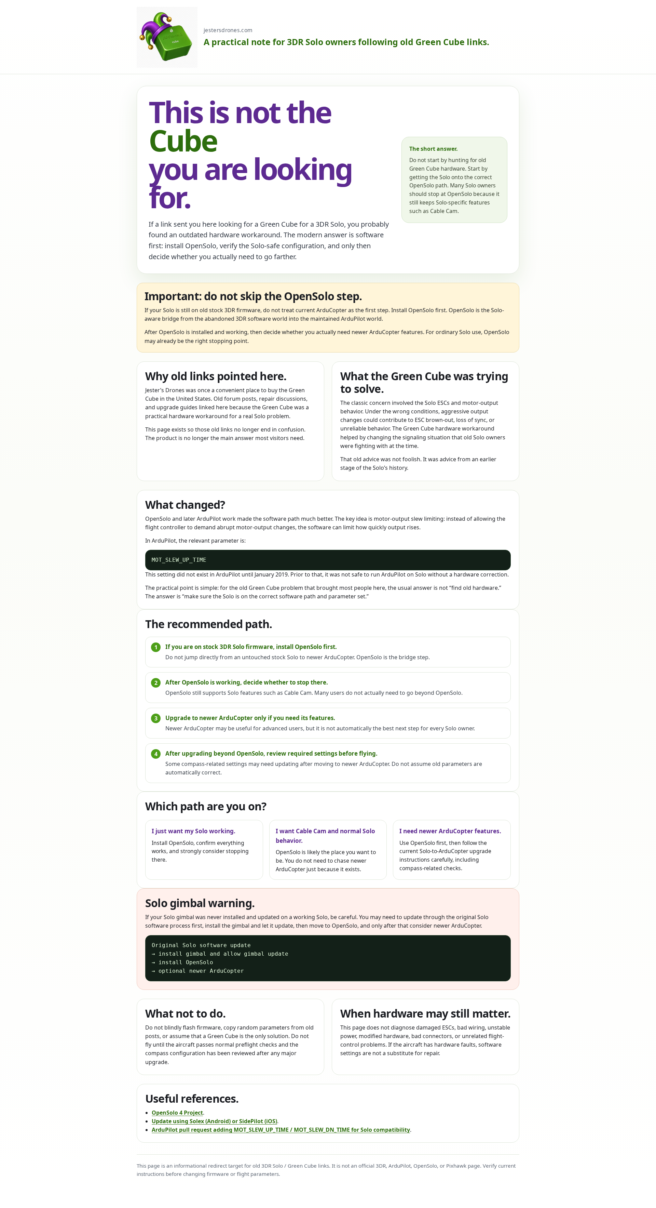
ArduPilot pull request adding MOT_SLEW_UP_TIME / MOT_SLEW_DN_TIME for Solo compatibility (281, 1129)
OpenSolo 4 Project (177, 1112)
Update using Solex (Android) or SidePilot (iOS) (214, 1121)
